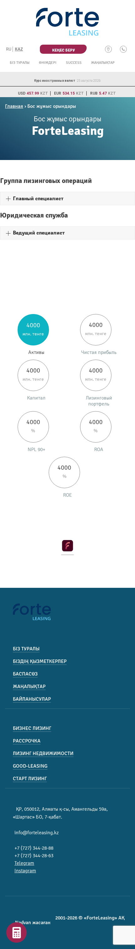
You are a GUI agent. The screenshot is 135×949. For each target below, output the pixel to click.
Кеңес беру (63, 50)
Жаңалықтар (103, 62)
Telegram (24, 863)
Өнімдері (48, 62)
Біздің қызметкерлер (40, 661)
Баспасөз (25, 674)
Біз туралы (20, 62)
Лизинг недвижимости (43, 753)
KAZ (19, 49)
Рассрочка (26, 741)
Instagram (25, 871)
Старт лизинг (30, 778)
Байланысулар (32, 699)
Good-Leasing (30, 766)
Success (74, 62)
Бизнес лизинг (32, 728)
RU (8, 49)
